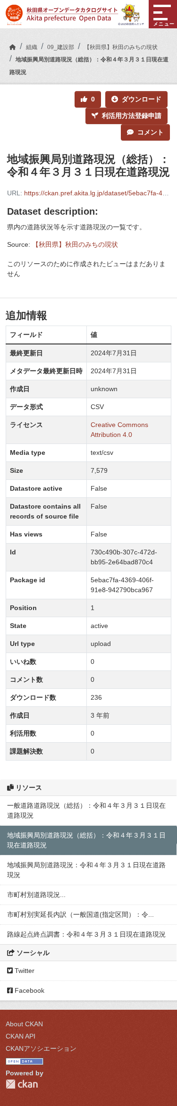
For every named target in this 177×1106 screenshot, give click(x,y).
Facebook (28, 990)
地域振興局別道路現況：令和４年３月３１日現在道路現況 (86, 870)
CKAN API (20, 1036)
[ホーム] (12, 47)
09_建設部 (60, 47)
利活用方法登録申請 (131, 115)
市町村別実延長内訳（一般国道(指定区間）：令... (80, 914)
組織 (31, 47)
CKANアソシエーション (41, 1048)
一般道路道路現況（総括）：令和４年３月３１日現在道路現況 (86, 810)
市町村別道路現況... (36, 894)
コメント (150, 132)
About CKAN (24, 1024)
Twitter (23, 970)
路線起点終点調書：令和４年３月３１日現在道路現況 (86, 934)
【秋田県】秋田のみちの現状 (121, 47)
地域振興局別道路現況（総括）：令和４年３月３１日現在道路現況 (86, 840)
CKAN (22, 1084)
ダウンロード (141, 99)
